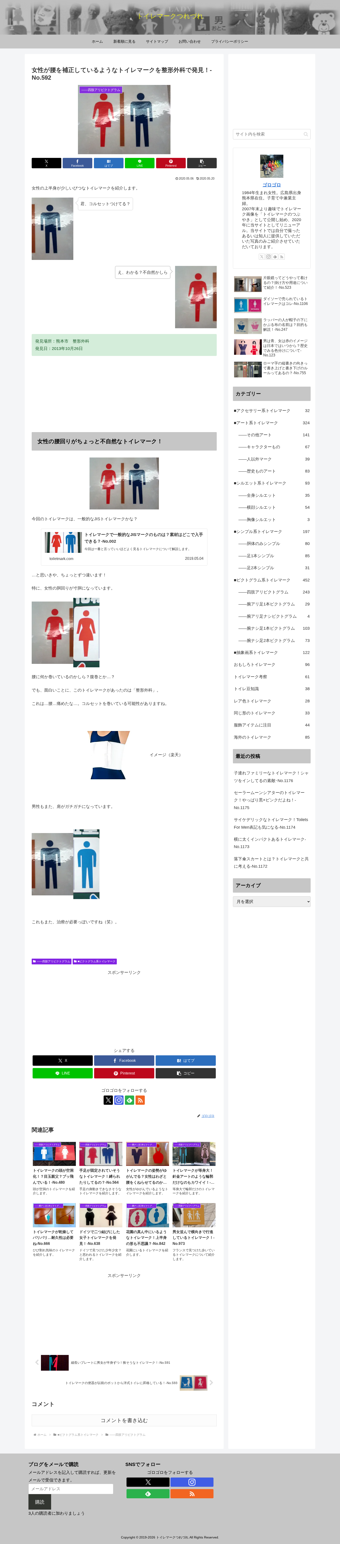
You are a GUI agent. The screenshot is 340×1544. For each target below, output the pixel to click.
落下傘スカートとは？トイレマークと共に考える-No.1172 (271, 863)
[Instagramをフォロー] (119, 1100)
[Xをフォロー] (108, 1100)
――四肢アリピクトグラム (53, 961)
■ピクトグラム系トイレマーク (96, 961)
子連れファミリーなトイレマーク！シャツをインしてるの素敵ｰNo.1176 (271, 777)
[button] (202, 163)
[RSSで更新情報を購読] (140, 1100)
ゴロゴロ (272, 184)
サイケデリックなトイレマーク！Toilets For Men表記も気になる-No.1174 (271, 823)
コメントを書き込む (124, 1420)
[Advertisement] (124, 394)
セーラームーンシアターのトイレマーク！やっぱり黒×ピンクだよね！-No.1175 (269, 800)
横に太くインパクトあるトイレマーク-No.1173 (270, 843)
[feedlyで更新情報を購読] (129, 1100)
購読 (39, 1502)
